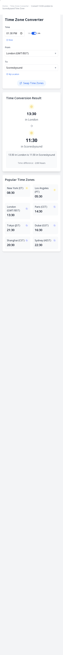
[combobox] (31, 53)
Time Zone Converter (19, 6)
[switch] (34, 33)
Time (7, 27)
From (7, 47)
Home (5, 6)
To (6, 61)
